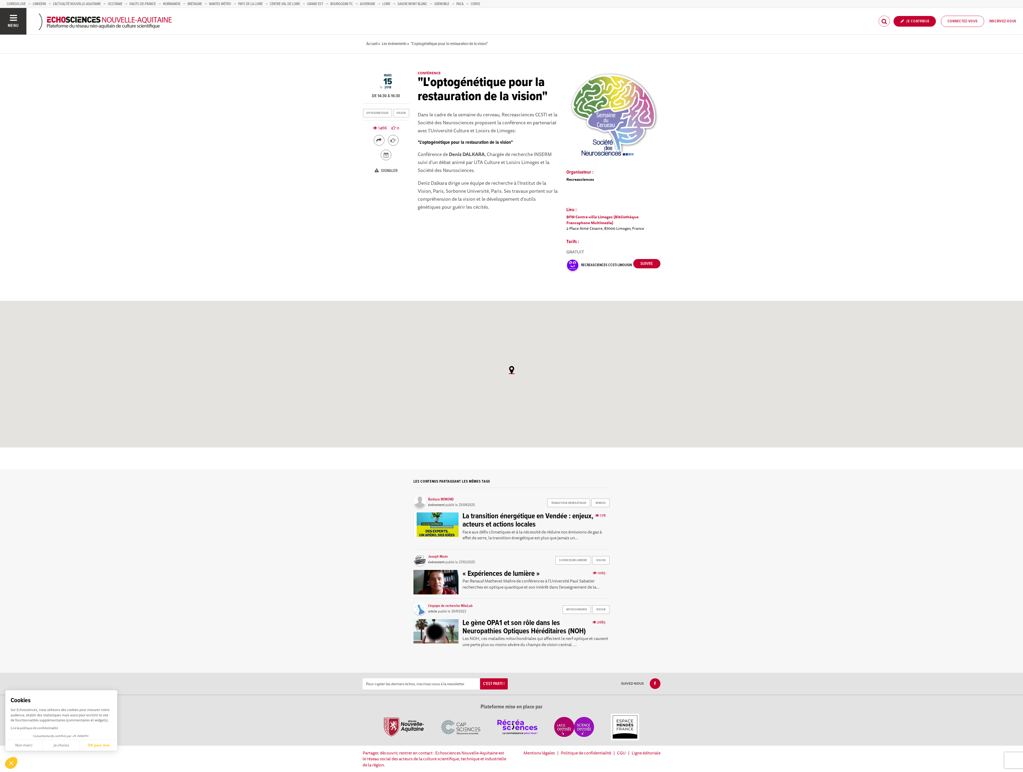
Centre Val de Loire (285, 4)
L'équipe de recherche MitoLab (450, 605)
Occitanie (115, 4)
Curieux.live (16, 4)
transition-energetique (568, 503)
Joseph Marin (438, 556)
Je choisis (61, 745)
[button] (11, 763)
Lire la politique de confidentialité (34, 727)
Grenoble (441, 4)
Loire (386, 4)
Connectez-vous (963, 21)
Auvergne (367, 4)
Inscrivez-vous (1002, 21)
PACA (460, 4)
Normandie (171, 4)
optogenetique (377, 113)
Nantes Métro (220, 4)
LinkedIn (39, 4)
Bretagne (195, 4)
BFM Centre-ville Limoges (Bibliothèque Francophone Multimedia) (602, 220)
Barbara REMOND (441, 499)
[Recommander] (393, 140)
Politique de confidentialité (586, 752)
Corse (475, 4)
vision (401, 113)
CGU (621, 752)
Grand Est (315, 4)
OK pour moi (98, 745)
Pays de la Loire (250, 4)
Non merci (24, 745)
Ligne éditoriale (646, 752)
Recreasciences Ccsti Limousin (606, 265)
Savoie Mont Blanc (412, 4)
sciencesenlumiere (573, 560)
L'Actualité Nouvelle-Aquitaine (77, 4)
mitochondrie (576, 609)
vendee (600, 503)
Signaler (389, 171)
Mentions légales (539, 752)
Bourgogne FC (341, 4)
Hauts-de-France (142, 4)
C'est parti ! (494, 684)
